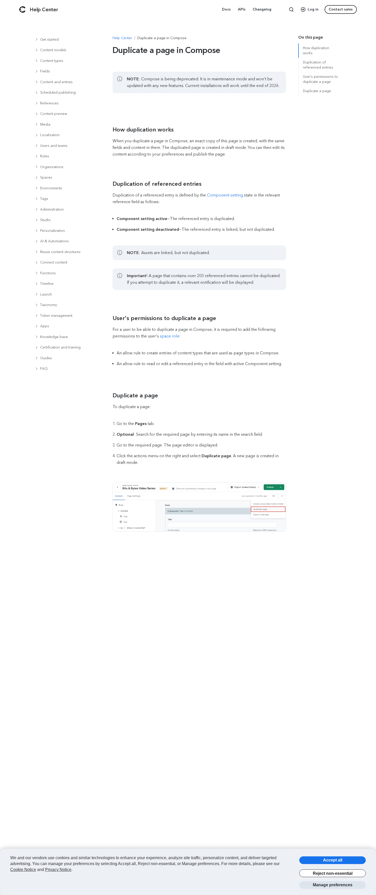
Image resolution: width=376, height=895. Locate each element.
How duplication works (316, 50)
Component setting (225, 195)
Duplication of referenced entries (318, 65)
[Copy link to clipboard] (139, 130)
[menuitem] (227, 9)
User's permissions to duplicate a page (320, 79)
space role (169, 336)
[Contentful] (22, 9)
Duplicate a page (317, 91)
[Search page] (291, 9)
